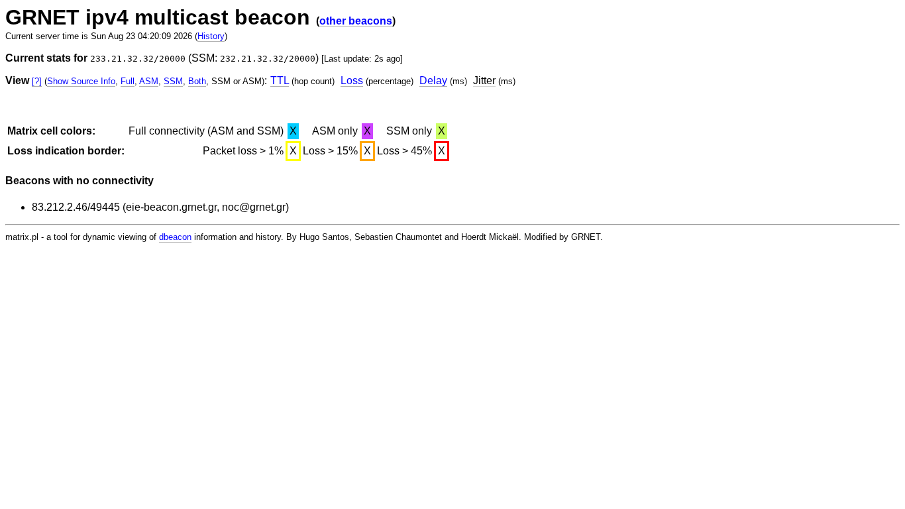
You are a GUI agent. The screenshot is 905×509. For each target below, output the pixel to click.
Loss (352, 80)
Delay (433, 80)
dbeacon (175, 237)
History (211, 36)
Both (197, 81)
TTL (279, 80)
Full (127, 81)
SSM (173, 81)
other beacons (355, 21)
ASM (148, 81)
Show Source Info (81, 81)
